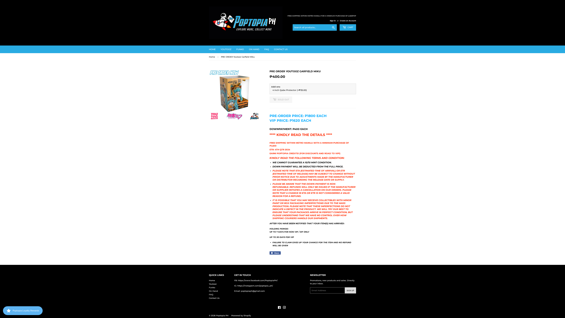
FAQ (266, 49)
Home (212, 49)
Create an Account (348, 21)
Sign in (333, 21)
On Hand (254, 49)
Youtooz (226, 49)
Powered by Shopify (241, 315)
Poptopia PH (222, 315)
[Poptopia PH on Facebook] (279, 308)
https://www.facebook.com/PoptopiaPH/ (258, 280)
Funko (240, 49)
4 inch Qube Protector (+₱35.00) (289, 90)
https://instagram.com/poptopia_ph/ (255, 286)
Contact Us (281, 49)
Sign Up (350, 290)
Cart (350, 27)
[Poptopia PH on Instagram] (284, 308)
